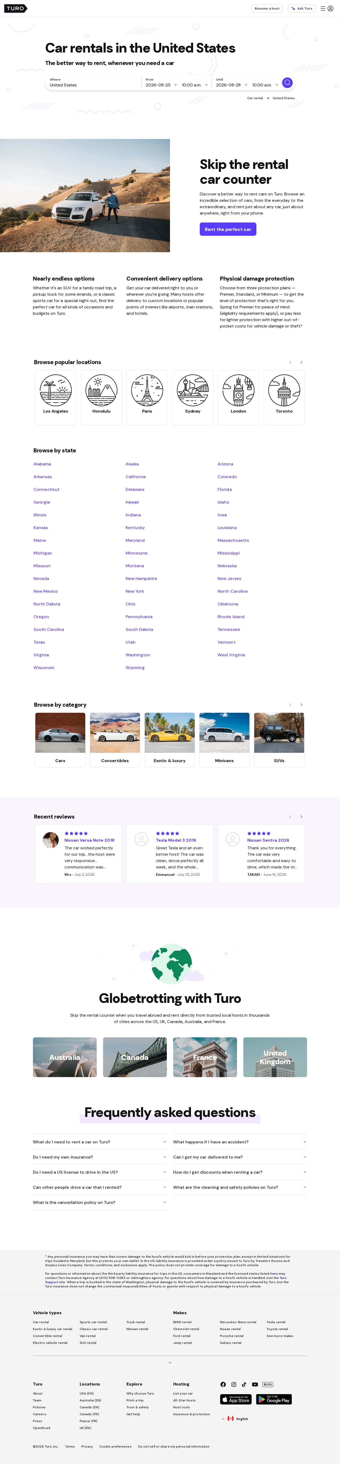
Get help (133, 1414)
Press (37, 1421)
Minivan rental (137, 1329)
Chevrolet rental (186, 1329)
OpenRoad (41, 1428)
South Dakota (139, 629)
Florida (225, 489)
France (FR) (88, 1421)
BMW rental (182, 1322)
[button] (327, 8)
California (136, 476)
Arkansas (42, 476)
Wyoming (135, 667)
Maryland (135, 540)
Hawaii (132, 502)
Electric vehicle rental (50, 1343)
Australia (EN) (90, 1400)
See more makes (280, 1336)
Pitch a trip (135, 1400)
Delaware (135, 489)
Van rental (88, 1336)
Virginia (41, 654)
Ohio (130, 603)
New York (135, 591)
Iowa (222, 514)
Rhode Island (231, 616)
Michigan (42, 552)
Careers (39, 1414)
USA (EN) (87, 1393)
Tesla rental (276, 1322)
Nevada (41, 578)
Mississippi (228, 552)
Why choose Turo (140, 1393)
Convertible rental (47, 1336)
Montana (135, 565)
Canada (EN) (89, 1407)
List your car (183, 1393)
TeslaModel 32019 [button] (176, 840)
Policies (39, 1407)
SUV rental (88, 1343)
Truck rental (135, 1322)
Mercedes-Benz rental (238, 1322)
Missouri (41, 565)
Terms (70, 1446)
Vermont (226, 642)
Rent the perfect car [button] (228, 229)
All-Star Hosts (184, 1400)
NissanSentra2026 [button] (268, 840)
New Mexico (45, 591)
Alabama (42, 463)
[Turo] (16, 8)
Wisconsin (43, 667)
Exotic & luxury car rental (53, 1329)
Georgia (41, 502)
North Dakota (46, 603)
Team (37, 1400)
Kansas (40, 527)
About (38, 1393)
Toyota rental (277, 1329)
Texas (39, 642)
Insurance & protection (191, 1414)
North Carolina (232, 591)
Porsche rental (232, 1336)
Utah (130, 642)
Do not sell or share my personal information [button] (174, 1446)
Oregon (41, 616)
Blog (268, 1384)
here (274, 1273)
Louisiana (227, 527)
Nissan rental (230, 1329)
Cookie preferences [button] (115, 1446)
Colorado (227, 476)
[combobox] (94, 85)
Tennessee (229, 629)
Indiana (133, 514)
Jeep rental (182, 1343)
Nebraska (227, 565)
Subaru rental (230, 1343)
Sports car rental (93, 1322)
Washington (138, 654)
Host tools (181, 1407)
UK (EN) (85, 1428)
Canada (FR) (89, 1414)
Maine (39, 540)
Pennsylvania (139, 616)
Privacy (87, 1446)
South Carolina (48, 629)
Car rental (255, 98)
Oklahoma (228, 603)
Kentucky (135, 527)
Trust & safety (137, 1407)
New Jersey (229, 578)
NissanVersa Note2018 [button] (89, 840)
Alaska (132, 463)
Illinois (39, 514)
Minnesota (136, 552)
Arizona (225, 463)
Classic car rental (94, 1329)
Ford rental (181, 1336)
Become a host (267, 8)
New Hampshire (141, 578)
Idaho (223, 502)
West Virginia (231, 654)
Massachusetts (233, 540)
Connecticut (46, 489)
